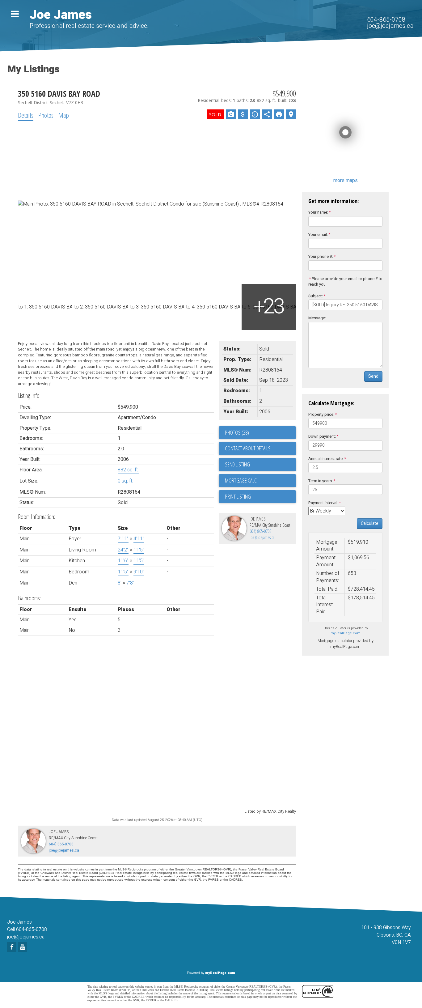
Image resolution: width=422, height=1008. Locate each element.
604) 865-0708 (261, 531)
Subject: (315, 296)
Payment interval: (323, 503)
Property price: (321, 414)
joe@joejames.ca (390, 25)
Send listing (237, 464)
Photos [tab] (45, 115)
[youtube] (23, 947)
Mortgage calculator (260, 481)
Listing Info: (29, 395)
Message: (317, 318)
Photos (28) (237, 432)
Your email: (318, 234)
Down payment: (322, 436)
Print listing (238, 496)
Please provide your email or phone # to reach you (345, 281)
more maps (345, 180)
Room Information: (36, 517)
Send (373, 376)
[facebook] (12, 947)
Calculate (369, 523)
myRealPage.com (346, 633)
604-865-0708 (386, 19)
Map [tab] (63, 115)
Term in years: (320, 481)
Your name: (318, 212)
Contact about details (248, 448)
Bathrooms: (29, 598)
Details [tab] (25, 115)
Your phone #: (320, 256)
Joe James (61, 15)
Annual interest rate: (326, 458)
